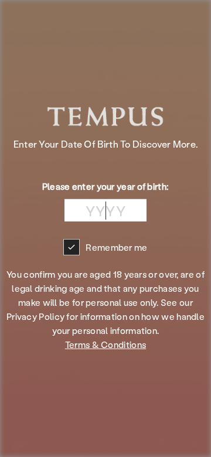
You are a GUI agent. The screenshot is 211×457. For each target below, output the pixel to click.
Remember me (116, 247)
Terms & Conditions (105, 344)
